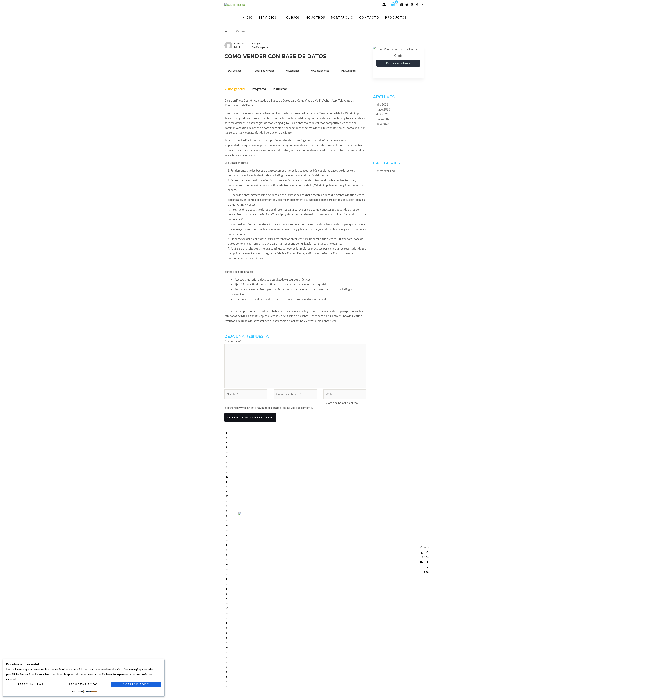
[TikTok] (416, 4)
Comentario (232, 341)
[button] (278, 17)
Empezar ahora (398, 63)
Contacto (369, 17)
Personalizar (31, 684)
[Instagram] (411, 4)
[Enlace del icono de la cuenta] (384, 4)
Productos (396, 17)
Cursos (293, 17)
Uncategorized (385, 171)
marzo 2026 (383, 119)
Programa (259, 89)
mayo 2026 (383, 109)
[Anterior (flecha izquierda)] (3, 698)
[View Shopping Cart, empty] (393, 4)
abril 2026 (382, 114)
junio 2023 (382, 124)
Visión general (234, 89)
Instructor (239, 43)
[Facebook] (401, 4)
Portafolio (342, 17)
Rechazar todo (83, 684)
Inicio (247, 17)
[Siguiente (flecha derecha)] (10, 698)
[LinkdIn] (422, 4)
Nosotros (315, 17)
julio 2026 (382, 104)
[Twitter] (406, 4)
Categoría (257, 43)
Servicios (268, 17)
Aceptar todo (136, 684)
